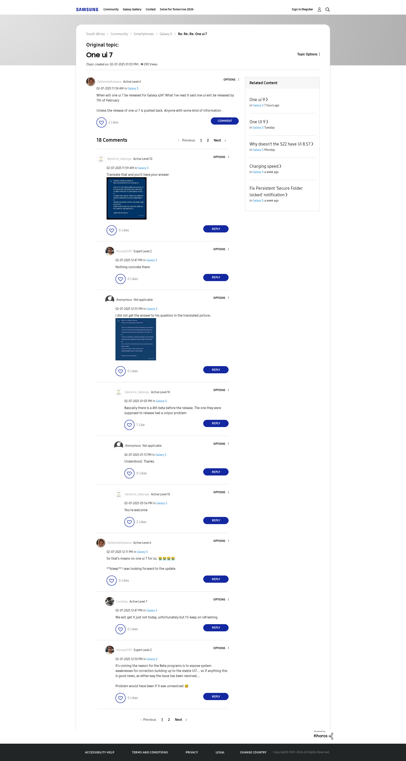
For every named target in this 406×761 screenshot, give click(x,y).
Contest (151, 9)
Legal (220, 752)
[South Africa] (87, 9)
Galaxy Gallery (132, 9)
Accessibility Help (99, 752)
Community (111, 9)
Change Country (253, 752)
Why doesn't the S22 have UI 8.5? (280, 144)
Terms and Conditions (150, 752)
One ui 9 (257, 99)
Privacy (192, 752)
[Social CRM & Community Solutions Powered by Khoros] (323, 735)
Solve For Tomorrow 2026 (176, 9)
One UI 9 (257, 121)
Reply (216, 229)
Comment (225, 121)
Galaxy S (133, 88)
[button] (231, 80)
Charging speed (264, 166)
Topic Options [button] (307, 54)
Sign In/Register (302, 9)
